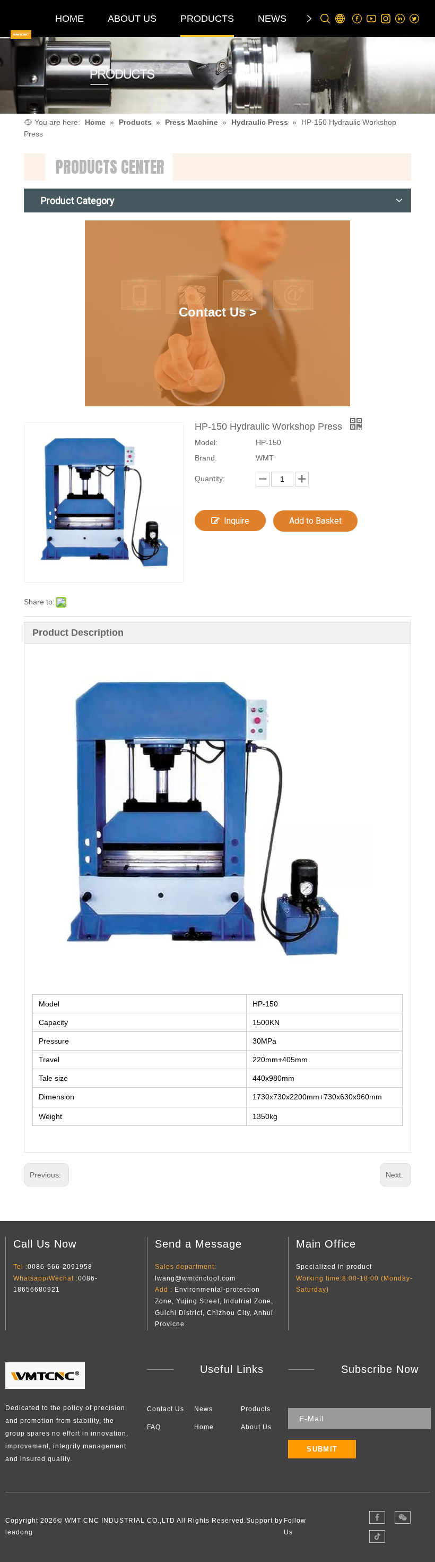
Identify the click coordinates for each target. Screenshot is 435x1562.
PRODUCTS (207, 18)
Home (204, 1427)
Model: (206, 442)
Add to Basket (315, 521)
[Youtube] (371, 19)
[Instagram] (386, 19)
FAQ (154, 1427)
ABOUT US (132, 18)
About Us (256, 1427)
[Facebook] (357, 19)
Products (256, 1409)
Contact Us (165, 1409)
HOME (69, 18)
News (203, 1409)
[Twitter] (414, 19)
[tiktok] (377, 1536)
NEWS (272, 18)
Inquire (236, 521)
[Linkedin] (400, 19)
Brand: (206, 458)
